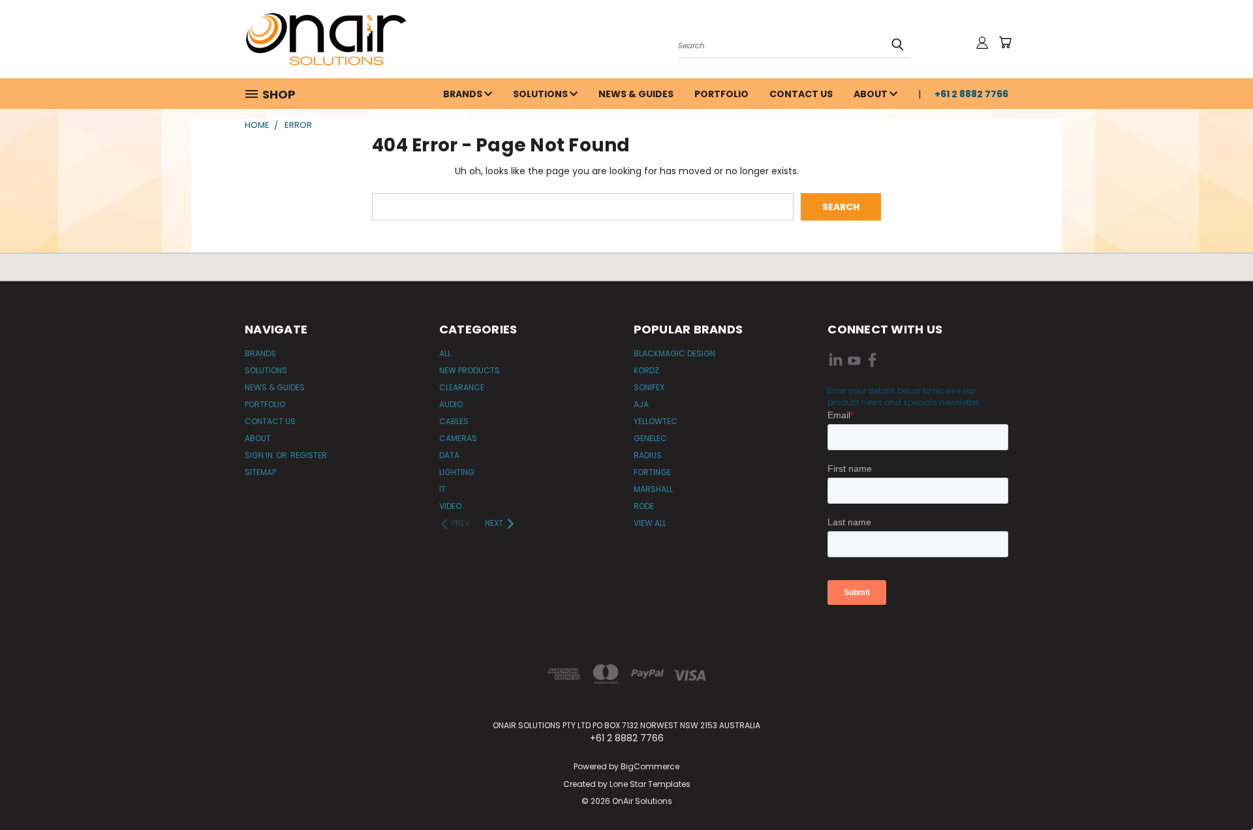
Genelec (650, 438)
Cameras (458, 438)
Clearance (461, 387)
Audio (451, 404)
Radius (648, 455)
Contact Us (801, 93)
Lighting (456, 472)
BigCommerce (650, 766)
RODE (644, 506)
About (871, 93)
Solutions (541, 93)
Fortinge (652, 472)
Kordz (646, 370)
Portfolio (721, 93)
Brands (463, 93)
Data (449, 455)
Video (450, 506)
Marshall (653, 489)
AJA (641, 404)
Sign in (260, 455)
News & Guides (635, 93)
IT (442, 489)
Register (308, 455)
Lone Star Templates (650, 784)
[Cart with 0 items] (1005, 42)
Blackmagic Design (674, 353)
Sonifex (649, 387)
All (445, 353)
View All (650, 523)
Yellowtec (655, 421)
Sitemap (260, 472)
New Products (469, 370)
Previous (1219, 789)
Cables (454, 421)
